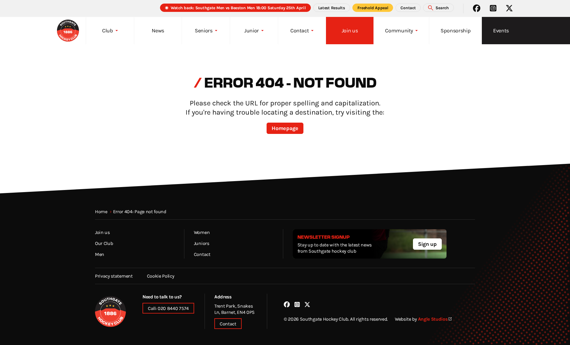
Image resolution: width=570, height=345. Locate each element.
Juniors (201, 243)
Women (202, 232)
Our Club (104, 243)
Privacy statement (114, 276)
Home (101, 211)
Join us (102, 232)
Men (99, 254)
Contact (202, 254)
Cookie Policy (160, 276)
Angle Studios (433, 319)
